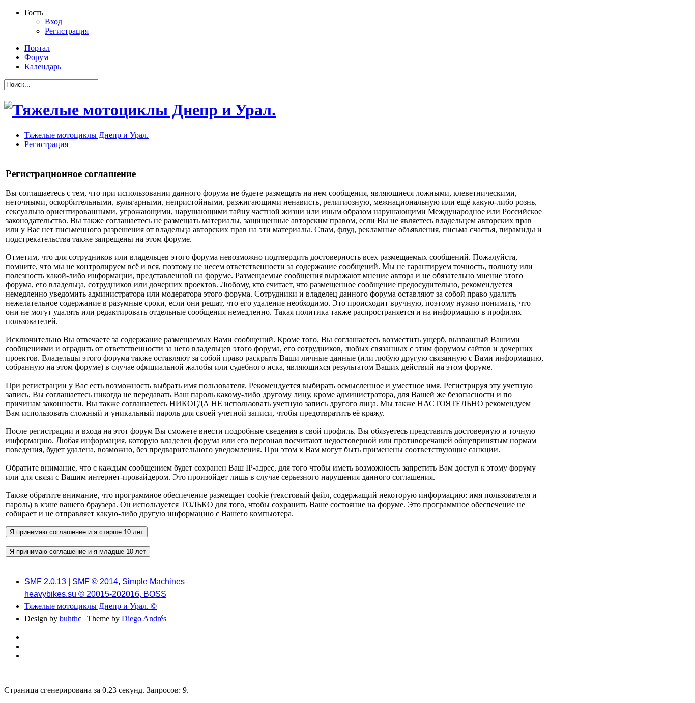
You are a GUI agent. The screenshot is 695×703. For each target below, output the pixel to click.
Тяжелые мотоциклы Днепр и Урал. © (90, 606)
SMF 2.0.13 (45, 581)
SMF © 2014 (95, 581)
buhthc (70, 618)
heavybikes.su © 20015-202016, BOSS (95, 594)
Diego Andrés (144, 618)
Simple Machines (153, 581)
